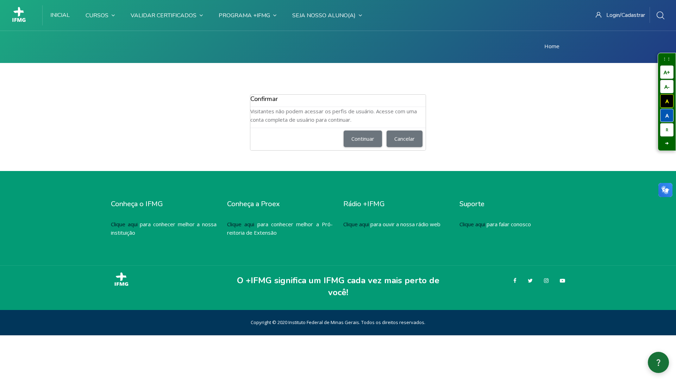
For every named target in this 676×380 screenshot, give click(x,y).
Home (551, 46)
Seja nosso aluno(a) (324, 15)
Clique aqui (124, 224)
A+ (667, 72)
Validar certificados (163, 15)
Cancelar (404, 138)
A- (667, 86)
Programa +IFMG (244, 15)
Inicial (60, 15)
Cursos (97, 15)
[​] (21, 15)
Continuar (362, 138)
